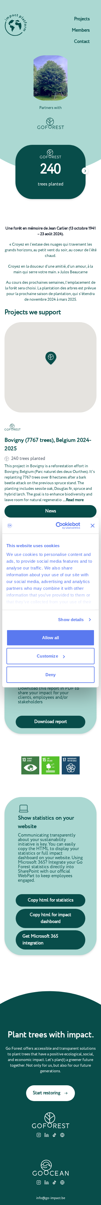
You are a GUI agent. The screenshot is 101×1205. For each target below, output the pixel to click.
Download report (50, 722)
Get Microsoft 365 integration (40, 939)
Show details (71, 619)
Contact (82, 41)
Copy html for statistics (51, 900)
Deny (50, 674)
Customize (47, 656)
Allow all (50, 637)
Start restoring (46, 1093)
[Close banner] (93, 526)
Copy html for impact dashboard (50, 918)
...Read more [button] (73, 500)
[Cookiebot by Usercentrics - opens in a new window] (59, 525)
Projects (82, 19)
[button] (50, 358)
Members (81, 30)
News (50, 511)
